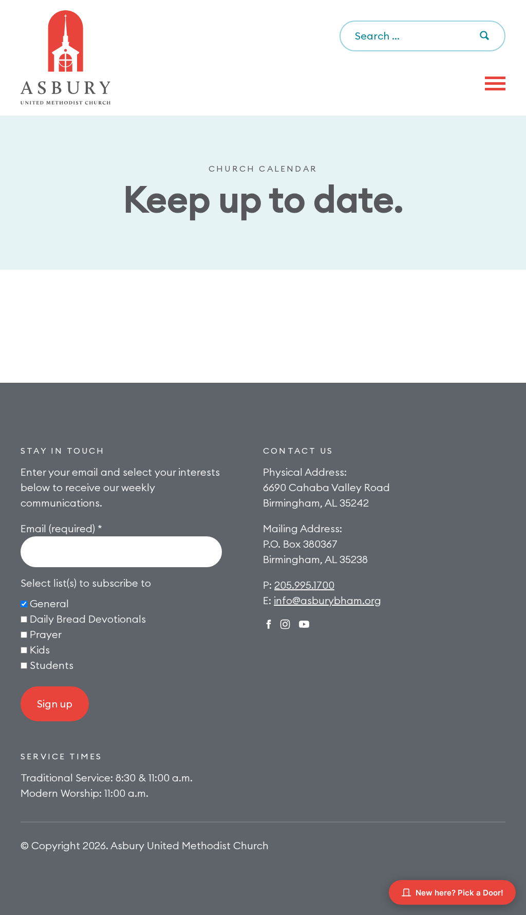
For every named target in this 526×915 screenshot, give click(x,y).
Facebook (268, 624)
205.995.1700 (304, 584)
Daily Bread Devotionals (88, 618)
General (49, 603)
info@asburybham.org (327, 600)
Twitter (304, 624)
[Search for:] (422, 36)
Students (51, 665)
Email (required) (61, 528)
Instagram (285, 624)
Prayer (46, 634)
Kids (40, 649)
